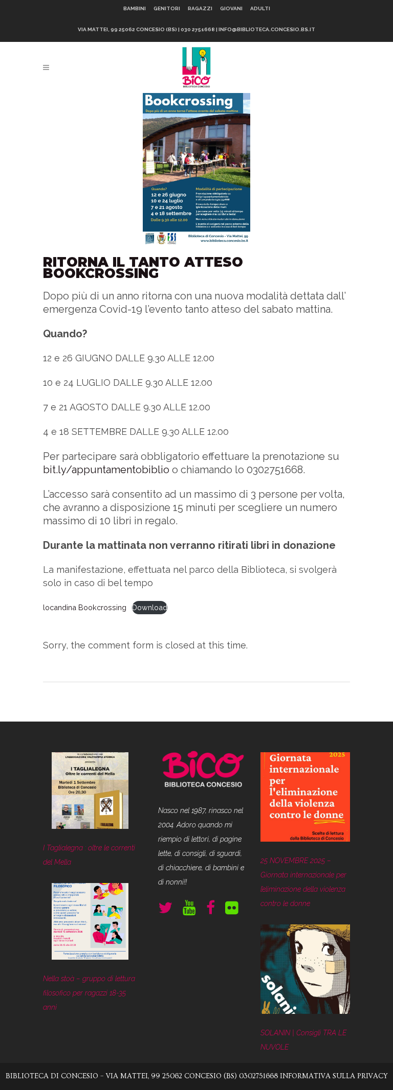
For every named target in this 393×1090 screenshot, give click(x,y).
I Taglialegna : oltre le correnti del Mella (89, 855)
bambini (134, 8)
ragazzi (200, 8)
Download (149, 607)
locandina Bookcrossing (84, 607)
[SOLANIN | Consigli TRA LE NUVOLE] (305, 971)
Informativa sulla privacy (334, 1076)
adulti (260, 8)
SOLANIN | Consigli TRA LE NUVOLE (303, 1040)
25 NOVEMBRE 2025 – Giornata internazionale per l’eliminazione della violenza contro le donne (303, 882)
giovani (231, 8)
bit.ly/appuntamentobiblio (106, 469)
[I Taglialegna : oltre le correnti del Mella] (90, 792)
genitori (167, 8)
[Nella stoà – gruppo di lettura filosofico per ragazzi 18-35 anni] (90, 923)
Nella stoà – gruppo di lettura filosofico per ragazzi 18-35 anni (89, 993)
